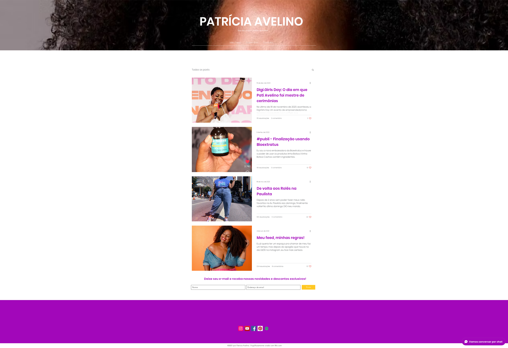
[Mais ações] (311, 83)
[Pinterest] (260, 328)
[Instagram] (240, 328)
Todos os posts (201, 69)
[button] (313, 70)
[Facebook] (253, 328)
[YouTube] (247, 328)
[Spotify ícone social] (266, 328)
